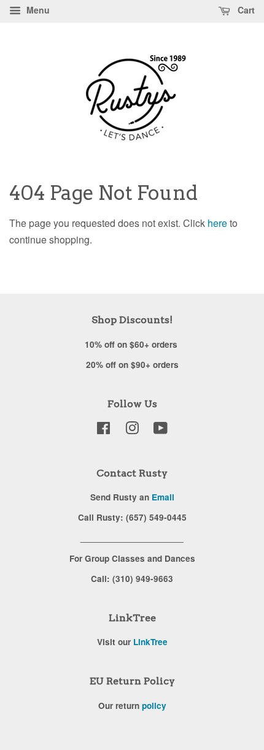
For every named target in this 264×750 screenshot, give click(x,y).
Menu (37, 10)
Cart (245, 10)
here (217, 223)
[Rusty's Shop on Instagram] (132, 430)
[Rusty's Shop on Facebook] (103, 430)
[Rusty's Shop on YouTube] (160, 430)
